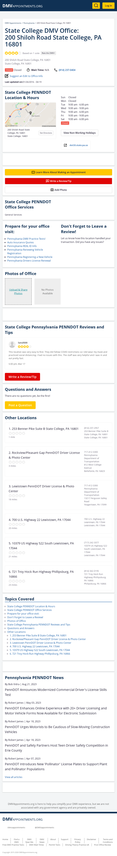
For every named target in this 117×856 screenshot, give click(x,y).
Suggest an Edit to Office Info (26, 76)
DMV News (41, 840)
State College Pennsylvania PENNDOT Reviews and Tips (38, 624)
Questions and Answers (20, 628)
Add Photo (61, 190)
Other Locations (16, 632)
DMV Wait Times (36, 844)
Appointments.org (22, 6)
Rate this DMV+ (48, 53)
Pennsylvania (29, 23)
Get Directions (46, 133)
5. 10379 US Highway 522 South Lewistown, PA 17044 (40, 650)
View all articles (13, 777)
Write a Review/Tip (60, 181)
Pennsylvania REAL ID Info (22, 246)
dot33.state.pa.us (79, 145)
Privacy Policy (77, 840)
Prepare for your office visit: (23, 613)
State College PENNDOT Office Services (29, 610)
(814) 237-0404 (67, 70)
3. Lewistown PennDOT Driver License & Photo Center (40, 642)
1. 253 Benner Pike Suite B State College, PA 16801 (38, 635)
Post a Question (20, 405)
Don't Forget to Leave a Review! (25, 617)
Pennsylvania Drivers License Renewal (29, 260)
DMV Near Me (29, 840)
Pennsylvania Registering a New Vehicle (29, 257)
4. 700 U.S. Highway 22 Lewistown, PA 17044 (35, 646)
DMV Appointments (13, 23)
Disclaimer (91, 839)
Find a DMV (16, 840)
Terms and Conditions (108, 840)
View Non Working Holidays (80, 132)
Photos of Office (16, 621)
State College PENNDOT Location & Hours (31, 606)
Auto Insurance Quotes (20, 242)
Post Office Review (102, 844)
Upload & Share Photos (18, 291)
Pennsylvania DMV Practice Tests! (26, 238)
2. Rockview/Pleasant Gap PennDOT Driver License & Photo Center (48, 639)
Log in (108, 5)
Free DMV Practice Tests (13, 844)
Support (64, 839)
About (53, 839)
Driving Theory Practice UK (77, 844)
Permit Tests (54, 844)
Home (5, 839)
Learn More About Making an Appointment (61, 172)
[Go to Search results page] (96, 5)
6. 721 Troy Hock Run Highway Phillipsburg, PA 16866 (40, 653)
